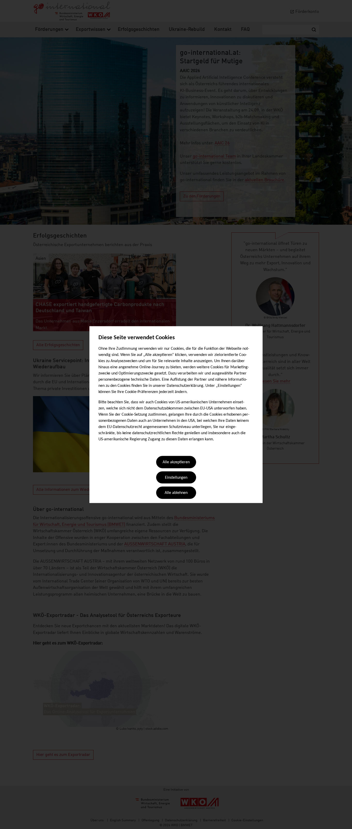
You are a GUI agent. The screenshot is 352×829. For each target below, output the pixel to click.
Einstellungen (176, 478)
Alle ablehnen (176, 493)
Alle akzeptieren (176, 462)
